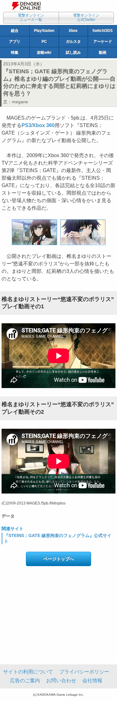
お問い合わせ (61, 680)
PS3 (26, 125)
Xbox (73, 30)
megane (20, 101)
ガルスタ (73, 41)
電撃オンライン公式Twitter (86, 17)
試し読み (73, 52)
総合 (14, 30)
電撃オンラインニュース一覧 (31, 17)
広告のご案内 (25, 680)
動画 (102, 52)
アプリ (14, 41)
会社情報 (92, 680)
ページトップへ (58, 558)
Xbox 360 (43, 125)
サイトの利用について (28, 671)
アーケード (102, 41)
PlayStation (44, 30)
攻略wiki (44, 52)
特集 (14, 52)
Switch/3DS (102, 30)
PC (44, 41)
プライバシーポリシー (84, 671)
